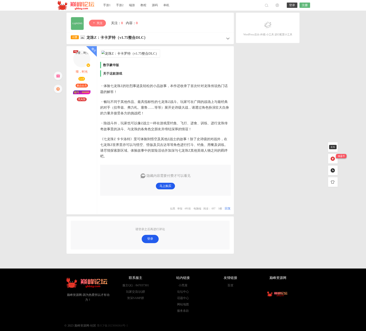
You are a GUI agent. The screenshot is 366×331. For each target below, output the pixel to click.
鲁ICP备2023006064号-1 (112, 325)
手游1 (107, 5)
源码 (155, 5)
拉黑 (172, 208)
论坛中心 (183, 291)
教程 (143, 5)
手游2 (119, 5)
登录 (292, 5)
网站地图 (183, 304)
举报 (179, 208)
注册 (305, 5)
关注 (99, 23)
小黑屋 (183, 285)
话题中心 (183, 298)
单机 (166, 5)
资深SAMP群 (135, 298)
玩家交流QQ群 (135, 291)
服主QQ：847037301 (135, 285)
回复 (228, 208)
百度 (230, 285)
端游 (132, 5)
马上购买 (165, 186)
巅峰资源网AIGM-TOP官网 (77, 5)
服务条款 (183, 310)
